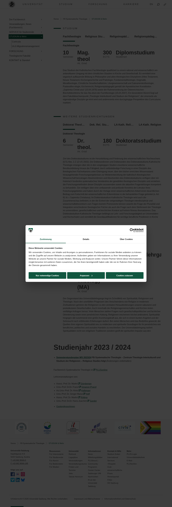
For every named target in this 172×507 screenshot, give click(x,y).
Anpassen (84, 275)
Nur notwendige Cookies (47, 275)
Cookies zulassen (124, 275)
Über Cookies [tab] (126, 239)
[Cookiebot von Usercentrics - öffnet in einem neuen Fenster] (132, 230)
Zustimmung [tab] (46, 239)
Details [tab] (86, 239)
